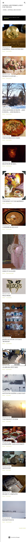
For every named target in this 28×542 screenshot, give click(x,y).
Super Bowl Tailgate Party (13, 444)
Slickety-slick (8, 520)
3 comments (8, 51)
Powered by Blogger (15, 537)
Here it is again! (8, 271)
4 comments (8, 297)
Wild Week (6, 295)
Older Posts (22, 528)
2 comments (8, 166)
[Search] (25, 2)
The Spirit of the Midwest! (13, 201)
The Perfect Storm (10, 419)
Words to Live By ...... (10, 76)
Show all (6, 18)
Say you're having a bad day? (13, 393)
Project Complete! (10, 494)
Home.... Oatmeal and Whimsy (12, 10)
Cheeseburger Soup (10, 227)
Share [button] (3, 51)
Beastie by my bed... (9, 164)
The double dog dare (11, 138)
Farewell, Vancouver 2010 (12, 49)
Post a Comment (9, 273)
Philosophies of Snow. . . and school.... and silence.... (13, 111)
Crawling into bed (10, 367)
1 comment (8, 395)
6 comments (8, 78)
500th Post (6, 468)
